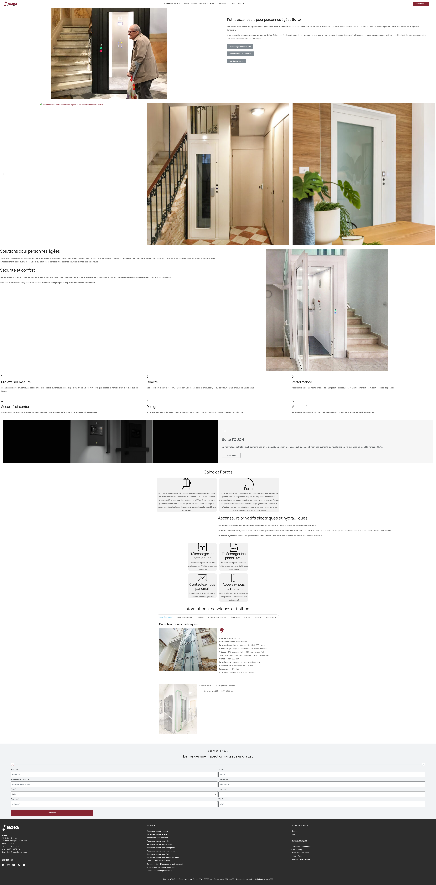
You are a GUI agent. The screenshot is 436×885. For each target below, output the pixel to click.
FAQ (293, 834)
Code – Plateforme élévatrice (158, 861)
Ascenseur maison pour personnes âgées (163, 857)
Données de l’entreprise (300, 859)
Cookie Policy (296, 849)
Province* (222, 789)
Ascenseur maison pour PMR (158, 854)
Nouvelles (203, 4)
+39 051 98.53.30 (12, 846)
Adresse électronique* (20, 779)
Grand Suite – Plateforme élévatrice (161, 867)
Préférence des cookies (301, 846)
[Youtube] (13, 865)
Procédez (52, 813)
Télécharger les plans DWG (234, 555)
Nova (212, 4)
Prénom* (15, 769)
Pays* (13, 789)
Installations (190, 4)
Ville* (220, 799)
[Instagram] (8, 865)
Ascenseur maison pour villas (158, 841)
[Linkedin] (3, 865)
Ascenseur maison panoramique (159, 844)
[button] (3, 174)
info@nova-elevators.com (17, 852)
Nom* (221, 769)
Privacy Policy (296, 856)
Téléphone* (223, 779)
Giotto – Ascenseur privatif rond (159, 871)
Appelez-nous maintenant (234, 586)
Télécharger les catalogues (202, 555)
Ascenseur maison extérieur (158, 834)
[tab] (166, 617)
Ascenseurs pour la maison (157, 838)
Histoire (294, 831)
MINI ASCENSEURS (172, 4)
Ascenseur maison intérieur (157, 831)
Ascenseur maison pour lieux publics (161, 851)
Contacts (236, 4)
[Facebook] (24, 865)
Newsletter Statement (300, 853)
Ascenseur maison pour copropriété (161, 847)
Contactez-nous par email (202, 586)
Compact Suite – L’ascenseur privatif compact (165, 864)
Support (223, 4)
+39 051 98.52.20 (13, 849)
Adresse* (15, 799)
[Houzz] (19, 865)
